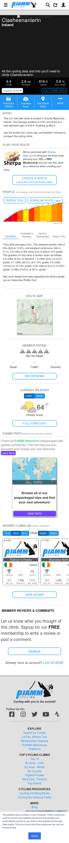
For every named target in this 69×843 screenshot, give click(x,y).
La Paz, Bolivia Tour (34, 737)
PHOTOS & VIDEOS (8, 105)
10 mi (7, 533)
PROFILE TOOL (15, 200)
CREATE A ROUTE (34, 180)
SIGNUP (34, 651)
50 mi (24, 533)
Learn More (8, 453)
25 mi (16, 533)
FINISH (53, 533)
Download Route (26, 105)
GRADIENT (10, 236)
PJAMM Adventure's (27, 441)
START (43, 533)
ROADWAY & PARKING (26, 235)
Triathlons (34, 749)
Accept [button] (34, 835)
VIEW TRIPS (34, 513)
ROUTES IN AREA (43, 105)
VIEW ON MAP (34, 595)
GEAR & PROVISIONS (42, 235)
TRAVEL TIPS (58, 236)
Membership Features (34, 741)
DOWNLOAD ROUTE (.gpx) (45, 200)
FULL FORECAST (34, 423)
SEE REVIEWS (34, 376)
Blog (35, 807)
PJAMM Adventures (34, 745)
